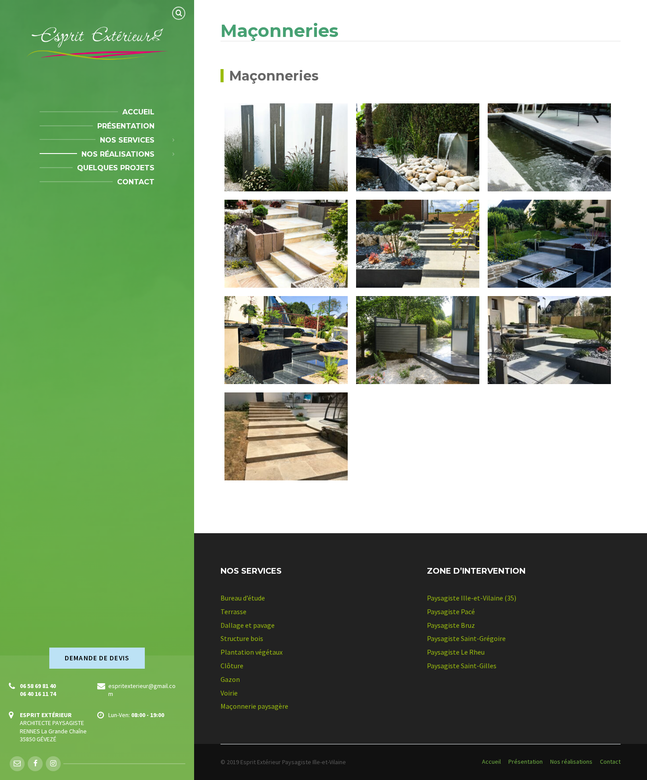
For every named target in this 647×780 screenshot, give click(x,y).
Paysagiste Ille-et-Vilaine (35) (471, 597)
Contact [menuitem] (135, 182)
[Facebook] (35, 763)
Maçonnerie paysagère (254, 706)
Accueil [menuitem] (138, 112)
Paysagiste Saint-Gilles (461, 665)
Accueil (491, 761)
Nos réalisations (571, 761)
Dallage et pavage (248, 625)
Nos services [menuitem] (127, 140)
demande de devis (97, 658)
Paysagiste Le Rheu (456, 652)
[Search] (178, 13)
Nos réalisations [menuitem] (117, 154)
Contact (610, 761)
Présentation (525, 761)
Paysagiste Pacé (451, 611)
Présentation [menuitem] (125, 126)
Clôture (232, 665)
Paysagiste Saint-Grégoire (466, 638)
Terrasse (233, 611)
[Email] (17, 763)
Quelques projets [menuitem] (115, 168)
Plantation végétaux (252, 652)
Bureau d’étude (243, 597)
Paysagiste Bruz (451, 625)
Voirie (229, 692)
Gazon (230, 679)
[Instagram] (53, 763)
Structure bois (242, 638)
